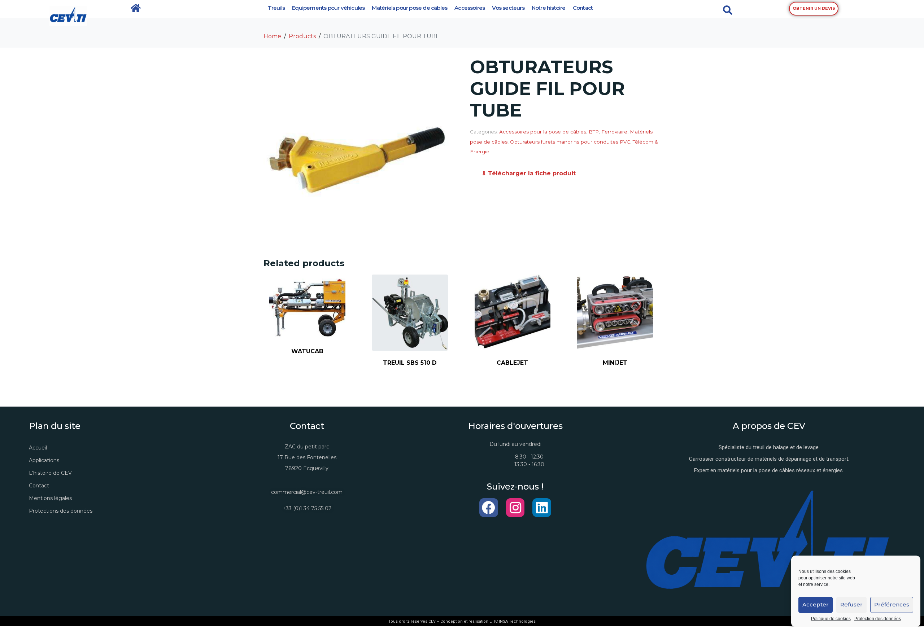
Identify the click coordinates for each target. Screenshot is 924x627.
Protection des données (877, 619)
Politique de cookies (831, 619)
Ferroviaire (614, 132)
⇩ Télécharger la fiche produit (528, 173)
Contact (583, 7)
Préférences (891, 604)
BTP (594, 132)
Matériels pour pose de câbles (409, 7)
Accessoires (469, 7)
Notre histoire (549, 7)
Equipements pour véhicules (328, 7)
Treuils (276, 7)
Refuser (851, 604)
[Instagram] (515, 507)
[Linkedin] (541, 507)
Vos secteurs (508, 7)
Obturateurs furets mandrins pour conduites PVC (570, 142)
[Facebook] (488, 507)
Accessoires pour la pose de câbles (542, 132)
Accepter (815, 604)
